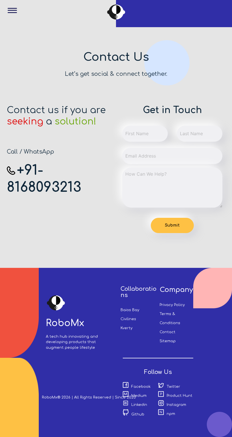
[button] (14, 14)
